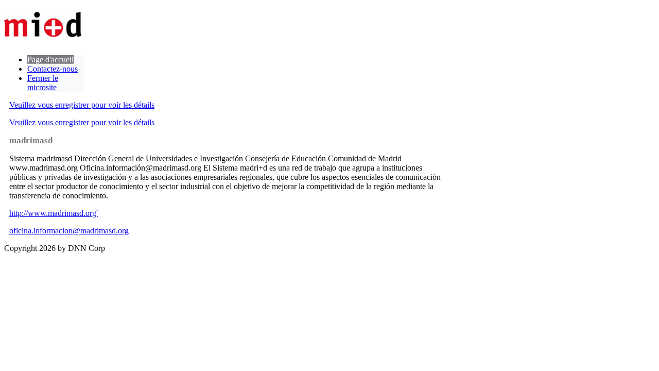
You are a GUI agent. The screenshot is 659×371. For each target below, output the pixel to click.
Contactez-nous (52, 68)
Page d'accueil (50, 59)
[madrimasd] (42, 25)
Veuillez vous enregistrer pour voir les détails (81, 104)
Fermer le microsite (42, 83)
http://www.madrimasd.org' (53, 213)
